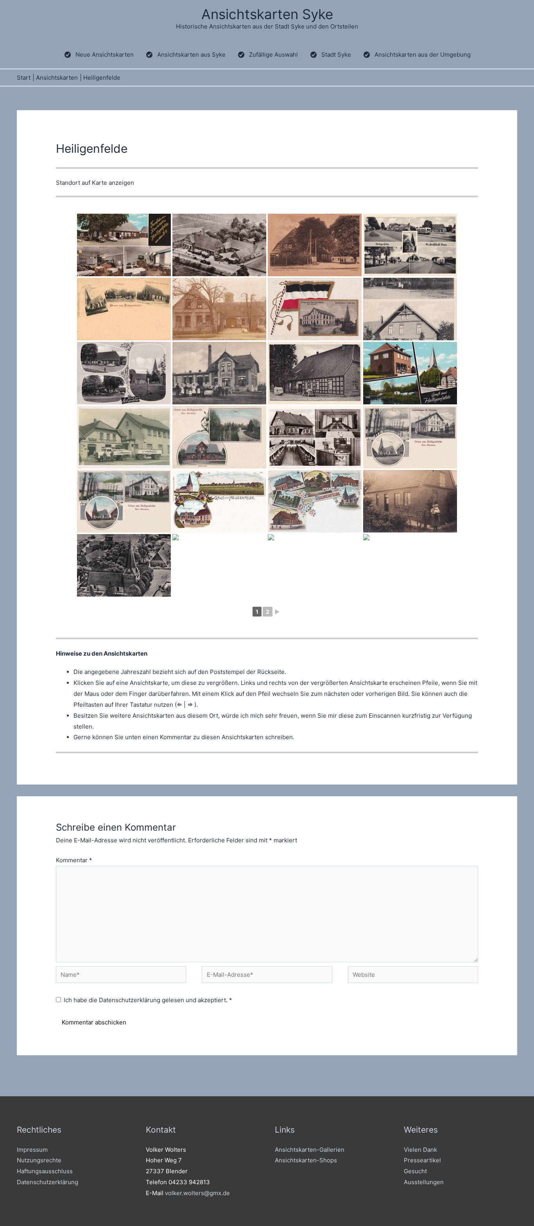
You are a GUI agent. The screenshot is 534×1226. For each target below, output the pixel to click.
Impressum (32, 1149)
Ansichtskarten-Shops (306, 1160)
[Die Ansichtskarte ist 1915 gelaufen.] (124, 501)
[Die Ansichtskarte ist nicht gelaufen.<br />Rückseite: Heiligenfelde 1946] (219, 309)
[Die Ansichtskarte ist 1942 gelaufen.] (219, 565)
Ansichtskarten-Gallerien (309, 1149)
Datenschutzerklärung (130, 1000)
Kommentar (74, 860)
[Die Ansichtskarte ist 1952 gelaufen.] (315, 565)
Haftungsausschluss (45, 1171)
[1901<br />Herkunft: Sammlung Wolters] (124, 309)
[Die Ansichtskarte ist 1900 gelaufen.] (315, 501)
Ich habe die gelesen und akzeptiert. (148, 1000)
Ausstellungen (424, 1182)
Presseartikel (422, 1160)
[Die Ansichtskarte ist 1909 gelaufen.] (219, 373)
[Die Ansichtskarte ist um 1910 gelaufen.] (410, 309)
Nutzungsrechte (39, 1160)
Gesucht (415, 1171)
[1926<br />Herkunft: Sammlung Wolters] (315, 245)
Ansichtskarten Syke (267, 14)
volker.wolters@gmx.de (197, 1193)
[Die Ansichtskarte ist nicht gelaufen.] (315, 309)
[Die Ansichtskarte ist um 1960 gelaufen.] (315, 373)
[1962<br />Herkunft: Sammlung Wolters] (410, 245)
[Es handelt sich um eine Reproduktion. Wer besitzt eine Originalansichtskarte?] (124, 437)
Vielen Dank (420, 1149)
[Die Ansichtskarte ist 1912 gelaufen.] (410, 437)
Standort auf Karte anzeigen (95, 182)
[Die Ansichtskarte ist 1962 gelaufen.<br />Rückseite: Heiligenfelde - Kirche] (124, 565)
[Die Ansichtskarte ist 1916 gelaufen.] (219, 437)
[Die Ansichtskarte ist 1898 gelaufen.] (219, 501)
